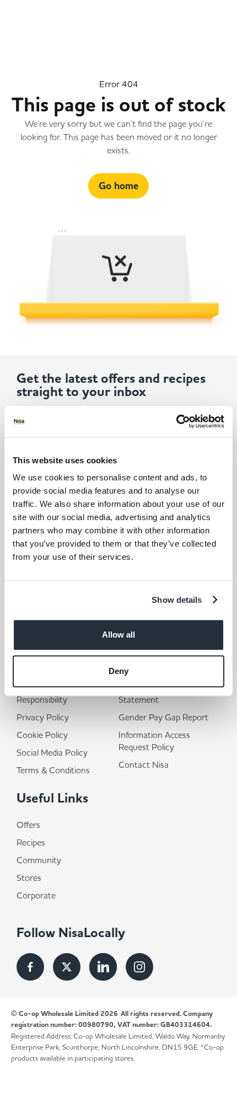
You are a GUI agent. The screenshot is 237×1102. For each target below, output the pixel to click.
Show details (177, 600)
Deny (118, 671)
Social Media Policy (52, 752)
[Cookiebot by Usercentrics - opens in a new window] (176, 421)
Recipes (31, 842)
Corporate (36, 895)
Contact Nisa (143, 764)
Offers (28, 824)
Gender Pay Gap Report (163, 717)
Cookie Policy (42, 734)
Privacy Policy (43, 717)
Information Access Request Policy (154, 740)
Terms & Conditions (53, 769)
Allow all (118, 634)
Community (39, 859)
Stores (29, 877)
